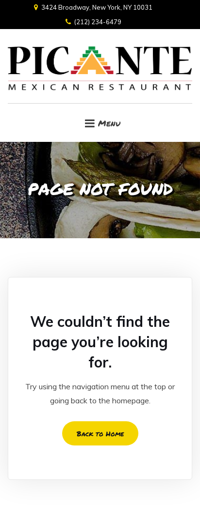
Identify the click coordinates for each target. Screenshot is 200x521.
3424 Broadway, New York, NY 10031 (96, 7)
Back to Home (100, 433)
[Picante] (100, 66)
